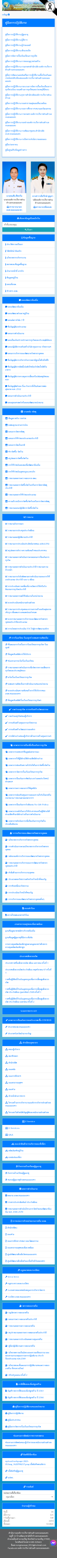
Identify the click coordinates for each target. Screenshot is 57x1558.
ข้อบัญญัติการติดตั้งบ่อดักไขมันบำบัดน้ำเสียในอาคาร (26, 368)
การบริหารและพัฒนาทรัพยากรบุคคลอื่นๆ (26, 899)
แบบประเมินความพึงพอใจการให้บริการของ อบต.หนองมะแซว (25, 692)
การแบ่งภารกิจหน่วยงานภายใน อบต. (29, 1221)
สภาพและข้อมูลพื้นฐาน (16, 264)
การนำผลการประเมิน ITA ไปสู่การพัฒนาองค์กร (28, 628)
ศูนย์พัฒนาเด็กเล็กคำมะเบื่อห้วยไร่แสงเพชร (26, 1261)
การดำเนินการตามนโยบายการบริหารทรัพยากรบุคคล (27, 848)
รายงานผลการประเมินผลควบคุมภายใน (25, 1339)
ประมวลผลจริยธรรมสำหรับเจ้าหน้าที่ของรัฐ (27, 879)
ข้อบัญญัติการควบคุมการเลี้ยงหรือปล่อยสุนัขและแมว (27, 378)
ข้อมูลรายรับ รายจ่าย (17, 418)
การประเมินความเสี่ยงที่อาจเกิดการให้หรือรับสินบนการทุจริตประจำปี (25, 587)
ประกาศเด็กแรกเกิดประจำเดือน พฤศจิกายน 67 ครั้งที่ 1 (28, 971)
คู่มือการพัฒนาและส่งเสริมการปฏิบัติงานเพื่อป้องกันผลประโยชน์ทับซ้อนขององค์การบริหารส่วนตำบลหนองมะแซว (28, 78)
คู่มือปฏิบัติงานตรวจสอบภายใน (21, 1346)
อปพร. (10, 1477)
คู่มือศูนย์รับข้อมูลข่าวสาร (16, 150)
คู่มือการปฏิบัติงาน (15, 1413)
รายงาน (29, 517)
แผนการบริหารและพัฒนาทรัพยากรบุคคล (25, 353)
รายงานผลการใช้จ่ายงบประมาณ (22, 494)
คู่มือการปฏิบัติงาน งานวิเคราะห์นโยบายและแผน (25, 139)
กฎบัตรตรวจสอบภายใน (18, 1312)
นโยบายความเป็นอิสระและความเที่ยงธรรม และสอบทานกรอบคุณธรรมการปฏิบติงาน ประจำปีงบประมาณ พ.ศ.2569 (27, 1355)
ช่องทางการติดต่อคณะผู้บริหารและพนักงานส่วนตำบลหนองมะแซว (28, 1444)
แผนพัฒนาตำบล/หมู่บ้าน (18, 313)
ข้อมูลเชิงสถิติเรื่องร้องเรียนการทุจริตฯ (24, 700)
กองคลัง (11, 1069)
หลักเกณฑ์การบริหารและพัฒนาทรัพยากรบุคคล (28, 856)
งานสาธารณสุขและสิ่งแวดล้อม (28, 924)
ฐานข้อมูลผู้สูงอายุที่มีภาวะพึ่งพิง (19, 937)
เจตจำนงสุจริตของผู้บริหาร (20, 716)
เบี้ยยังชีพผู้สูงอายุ (15, 1471)
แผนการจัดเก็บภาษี (16, 445)
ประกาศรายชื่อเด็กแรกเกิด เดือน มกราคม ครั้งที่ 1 (26, 963)
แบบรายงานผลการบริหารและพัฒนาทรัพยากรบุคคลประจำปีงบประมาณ (26, 620)
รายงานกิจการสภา (15, 524)
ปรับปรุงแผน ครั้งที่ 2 (17, 1375)
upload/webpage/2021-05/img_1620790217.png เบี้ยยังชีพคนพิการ (25, 1462)
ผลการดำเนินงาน (29, 1189)
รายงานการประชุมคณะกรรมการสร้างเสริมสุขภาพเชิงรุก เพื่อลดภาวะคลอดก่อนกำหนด (28, 611)
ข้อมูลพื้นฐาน (28, 237)
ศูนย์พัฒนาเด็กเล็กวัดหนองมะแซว (22, 1254)
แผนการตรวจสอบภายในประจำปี (22, 1319)
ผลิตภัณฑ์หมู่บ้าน (15, 1150)
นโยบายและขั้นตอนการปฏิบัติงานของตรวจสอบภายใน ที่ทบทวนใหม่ (27, 1367)
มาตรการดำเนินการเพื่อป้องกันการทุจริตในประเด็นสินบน (25, 822)
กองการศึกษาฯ (14, 1076)
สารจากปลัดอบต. (44, 207)
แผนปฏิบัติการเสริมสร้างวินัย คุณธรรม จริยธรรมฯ (29, 346)
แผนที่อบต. (11, 284)
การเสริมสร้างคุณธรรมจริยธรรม (22, 722)
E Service (30, 1121)
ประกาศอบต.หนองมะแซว (18, 1027)
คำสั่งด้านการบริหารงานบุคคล (21, 872)
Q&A (10, 1135)
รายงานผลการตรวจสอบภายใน (21, 1326)
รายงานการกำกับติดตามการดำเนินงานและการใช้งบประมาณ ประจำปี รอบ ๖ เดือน (27, 578)
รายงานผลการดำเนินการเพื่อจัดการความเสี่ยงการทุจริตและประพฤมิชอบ (27, 669)
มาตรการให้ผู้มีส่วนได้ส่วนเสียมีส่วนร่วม (25, 758)
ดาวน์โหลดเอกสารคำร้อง (18, 915)
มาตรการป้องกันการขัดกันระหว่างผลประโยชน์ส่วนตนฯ (27, 780)
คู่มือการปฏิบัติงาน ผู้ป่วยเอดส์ (18, 45)
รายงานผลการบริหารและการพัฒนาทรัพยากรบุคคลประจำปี (26, 864)
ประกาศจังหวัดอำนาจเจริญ (19, 1033)
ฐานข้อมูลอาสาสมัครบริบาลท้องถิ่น (20, 931)
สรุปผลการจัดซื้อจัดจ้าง (18, 458)
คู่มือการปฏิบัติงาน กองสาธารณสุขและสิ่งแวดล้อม (25, 103)
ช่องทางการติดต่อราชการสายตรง (28, 1435)
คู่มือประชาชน (11, 144)
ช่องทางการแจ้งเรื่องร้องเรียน (20, 661)
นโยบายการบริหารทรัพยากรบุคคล (23, 840)
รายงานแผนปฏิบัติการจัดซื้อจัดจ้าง (23, 508)
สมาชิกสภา (13, 1056)
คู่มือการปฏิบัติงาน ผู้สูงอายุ (16, 34)
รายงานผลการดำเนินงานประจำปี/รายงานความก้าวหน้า (26, 568)
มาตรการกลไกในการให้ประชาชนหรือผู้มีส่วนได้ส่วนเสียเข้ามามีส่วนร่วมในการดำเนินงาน (27, 812)
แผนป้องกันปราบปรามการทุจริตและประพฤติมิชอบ (29, 340)
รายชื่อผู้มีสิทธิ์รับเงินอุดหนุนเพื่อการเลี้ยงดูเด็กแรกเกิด (27, 981)
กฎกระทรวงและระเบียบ (18, 1283)
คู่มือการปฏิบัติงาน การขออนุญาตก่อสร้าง (23, 61)
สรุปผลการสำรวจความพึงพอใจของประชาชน (27, 550)
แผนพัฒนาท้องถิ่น (29, 300)
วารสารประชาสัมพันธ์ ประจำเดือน (22, 1202)
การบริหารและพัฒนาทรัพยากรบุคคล (30, 833)
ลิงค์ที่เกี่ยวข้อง (30, 1454)
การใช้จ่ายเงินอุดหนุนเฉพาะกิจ (21, 471)
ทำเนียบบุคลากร (30, 1042)
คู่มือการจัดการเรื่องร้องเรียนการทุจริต (21, 55)
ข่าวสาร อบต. (12, 291)
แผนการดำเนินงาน (15, 333)
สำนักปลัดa (12, 1227)
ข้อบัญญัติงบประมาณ (16, 326)
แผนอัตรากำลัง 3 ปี (15, 320)
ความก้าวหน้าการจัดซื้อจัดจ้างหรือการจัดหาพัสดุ (28, 501)
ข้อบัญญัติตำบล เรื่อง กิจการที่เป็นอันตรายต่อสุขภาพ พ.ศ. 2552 (25, 387)
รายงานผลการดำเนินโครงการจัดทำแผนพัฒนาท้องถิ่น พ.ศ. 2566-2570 (28, 1210)
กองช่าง (11, 1089)
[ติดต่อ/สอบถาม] (53, 1542)
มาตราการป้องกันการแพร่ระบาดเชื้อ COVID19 (29, 1020)
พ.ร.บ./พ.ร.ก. (13, 1277)
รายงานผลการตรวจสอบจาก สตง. (22, 478)
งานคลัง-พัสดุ (29, 411)
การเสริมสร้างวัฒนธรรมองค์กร (21, 729)
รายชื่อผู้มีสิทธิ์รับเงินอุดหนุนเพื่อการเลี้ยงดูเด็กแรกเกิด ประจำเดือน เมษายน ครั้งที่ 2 (27, 1000)
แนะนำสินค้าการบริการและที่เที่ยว (29, 1144)
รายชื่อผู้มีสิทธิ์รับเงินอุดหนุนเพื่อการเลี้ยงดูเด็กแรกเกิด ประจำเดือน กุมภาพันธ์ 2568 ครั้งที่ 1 (27, 990)
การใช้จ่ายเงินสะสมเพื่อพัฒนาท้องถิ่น (24, 465)
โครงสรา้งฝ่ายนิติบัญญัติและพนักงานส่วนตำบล (28, 1112)
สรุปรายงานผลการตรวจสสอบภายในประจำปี (27, 1332)
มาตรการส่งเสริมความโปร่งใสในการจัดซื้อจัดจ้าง (29, 765)
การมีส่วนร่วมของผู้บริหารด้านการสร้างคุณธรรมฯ (29, 736)
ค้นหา (29, 229)
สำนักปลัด (12, 1062)
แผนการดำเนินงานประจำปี (19, 396)
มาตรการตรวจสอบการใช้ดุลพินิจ (22, 788)
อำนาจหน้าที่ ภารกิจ (15, 271)
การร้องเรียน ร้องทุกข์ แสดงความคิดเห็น (29, 638)
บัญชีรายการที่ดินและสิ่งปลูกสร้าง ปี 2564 (25, 1397)
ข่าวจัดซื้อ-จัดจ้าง (15, 451)
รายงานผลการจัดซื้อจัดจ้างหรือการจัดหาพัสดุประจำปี (26, 486)
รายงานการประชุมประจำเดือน (20, 530)
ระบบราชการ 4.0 (28, 1011)
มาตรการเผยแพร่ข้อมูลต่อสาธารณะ (23, 752)
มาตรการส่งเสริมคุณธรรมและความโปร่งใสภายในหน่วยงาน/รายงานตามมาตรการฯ (28, 796)
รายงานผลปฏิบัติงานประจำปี (19, 537)
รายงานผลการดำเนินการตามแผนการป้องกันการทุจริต (27, 558)
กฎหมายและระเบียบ (29, 1270)
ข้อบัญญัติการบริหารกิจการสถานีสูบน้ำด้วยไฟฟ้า (28, 360)
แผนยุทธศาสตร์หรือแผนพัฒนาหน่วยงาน (25, 402)
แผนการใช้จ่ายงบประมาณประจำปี (23, 438)
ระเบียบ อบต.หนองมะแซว (19, 1297)
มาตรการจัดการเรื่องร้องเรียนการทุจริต (25, 772)
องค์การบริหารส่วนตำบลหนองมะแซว (33, 1548)
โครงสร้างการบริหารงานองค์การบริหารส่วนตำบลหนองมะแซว (28, 1104)
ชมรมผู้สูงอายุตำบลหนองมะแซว (21, 1179)
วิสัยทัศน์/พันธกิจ (13, 251)
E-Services (13, 1128)
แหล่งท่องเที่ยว (14, 1157)
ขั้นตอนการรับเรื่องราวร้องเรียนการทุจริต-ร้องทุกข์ (26, 646)
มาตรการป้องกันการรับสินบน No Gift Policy (28, 804)
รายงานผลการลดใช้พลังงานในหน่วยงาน (25, 596)
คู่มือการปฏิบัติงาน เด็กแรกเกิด (18, 50)
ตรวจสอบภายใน (30, 1306)
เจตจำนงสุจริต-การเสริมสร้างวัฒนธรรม (30, 709)
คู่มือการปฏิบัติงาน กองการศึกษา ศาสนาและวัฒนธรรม (28, 108)
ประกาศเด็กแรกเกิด (28, 956)
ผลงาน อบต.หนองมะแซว (18, 1195)
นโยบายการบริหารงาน (16, 257)
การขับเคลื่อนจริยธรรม (18, 886)
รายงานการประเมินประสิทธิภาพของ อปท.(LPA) (28, 544)
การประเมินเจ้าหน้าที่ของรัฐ (20, 892)
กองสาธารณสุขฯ (15, 1082)
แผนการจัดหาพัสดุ (16, 431)
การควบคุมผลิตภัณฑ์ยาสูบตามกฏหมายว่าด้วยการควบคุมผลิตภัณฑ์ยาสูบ (26, 945)
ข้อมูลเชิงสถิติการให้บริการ (19, 654)
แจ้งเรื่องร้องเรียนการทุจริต (19, 677)
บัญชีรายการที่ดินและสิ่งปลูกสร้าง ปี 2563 (25, 1391)
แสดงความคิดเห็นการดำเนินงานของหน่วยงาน (27, 684)
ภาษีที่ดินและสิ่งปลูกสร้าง (29, 1384)
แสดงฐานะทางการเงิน (18, 425)
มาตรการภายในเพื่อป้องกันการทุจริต (30, 745)
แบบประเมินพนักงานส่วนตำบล (21, 602)
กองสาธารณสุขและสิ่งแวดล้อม (20, 1247)
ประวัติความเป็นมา (14, 244)
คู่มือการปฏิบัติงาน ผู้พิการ (16, 39)
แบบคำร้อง (29, 908)
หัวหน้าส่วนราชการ (16, 1096)
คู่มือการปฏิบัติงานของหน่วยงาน (30, 1406)
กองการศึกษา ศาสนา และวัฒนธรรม (22, 1241)
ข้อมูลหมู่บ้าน (12, 277)
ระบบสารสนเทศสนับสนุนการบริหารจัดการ (26, 1290)
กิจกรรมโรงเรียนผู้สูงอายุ (29, 1166)
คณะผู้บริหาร (14, 1049)
